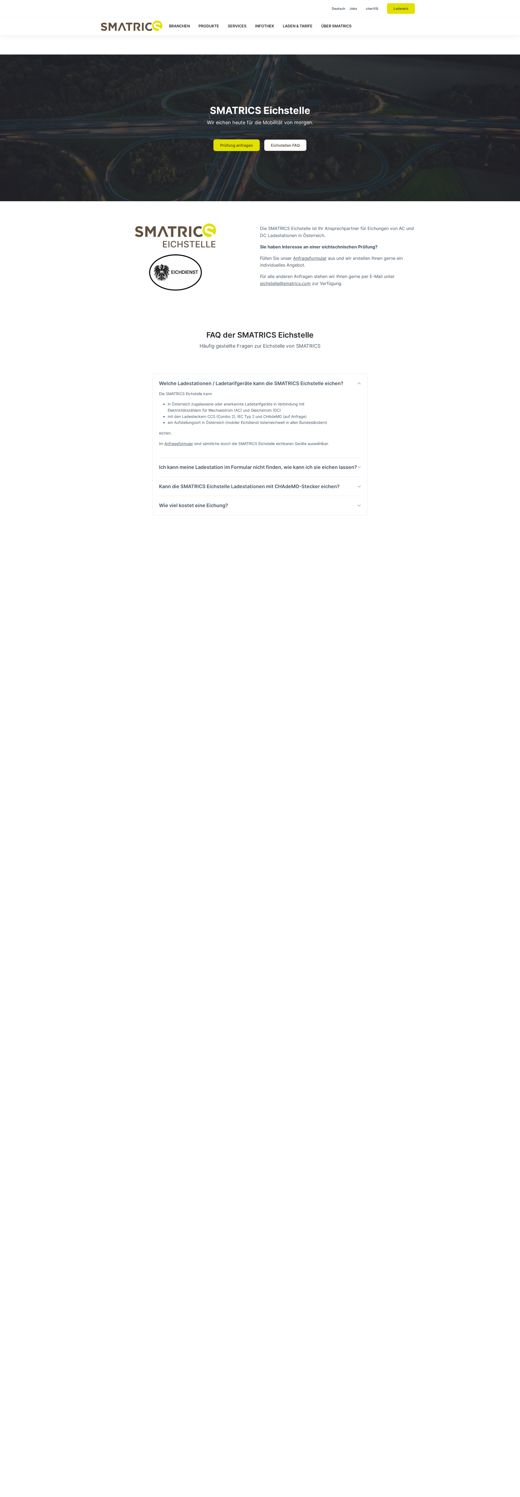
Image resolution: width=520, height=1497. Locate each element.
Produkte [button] (209, 26)
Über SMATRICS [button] (336, 26)
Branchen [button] (179, 26)
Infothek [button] (264, 26)
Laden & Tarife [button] (298, 26)
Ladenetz (401, 9)
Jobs (353, 9)
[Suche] (314, 8)
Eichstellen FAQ (285, 145)
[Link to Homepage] (131, 26)
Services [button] (237, 26)
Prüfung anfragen (236, 145)
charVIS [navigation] (372, 9)
